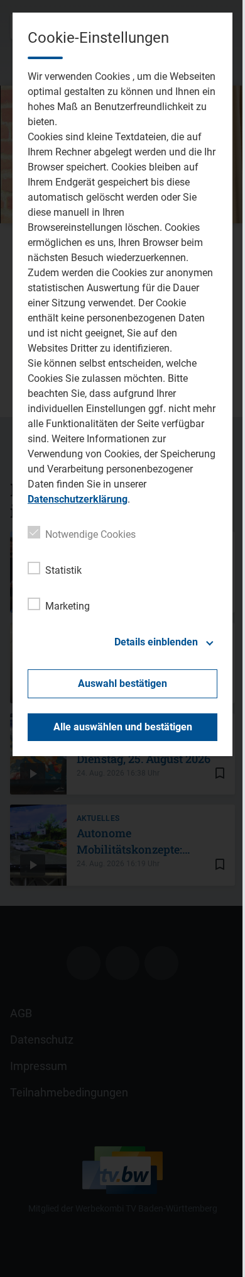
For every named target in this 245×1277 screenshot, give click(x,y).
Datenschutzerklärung (78, 499)
